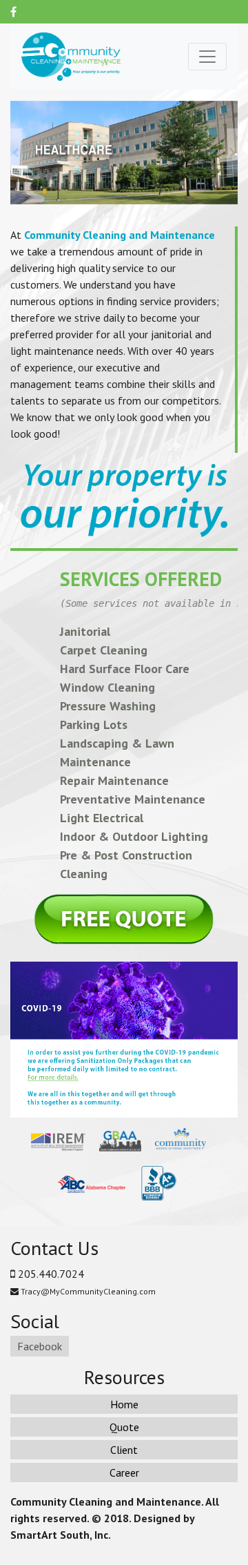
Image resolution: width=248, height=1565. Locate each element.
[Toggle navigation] (207, 56)
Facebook (39, 1346)
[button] (16, 152)
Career (124, 1472)
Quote (124, 1427)
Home (124, 1404)
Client (124, 1450)
